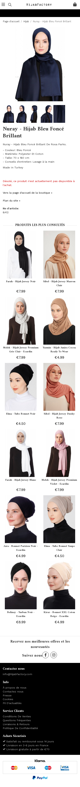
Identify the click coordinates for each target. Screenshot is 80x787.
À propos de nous (14, 687)
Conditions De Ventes (17, 716)
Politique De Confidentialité (20, 728)
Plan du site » (11, 200)
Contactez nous (13, 691)
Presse (7, 695)
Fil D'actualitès (12, 703)
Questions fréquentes (17, 720)
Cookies (8, 699)
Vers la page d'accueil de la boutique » (27, 192)
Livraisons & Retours (16, 724)
